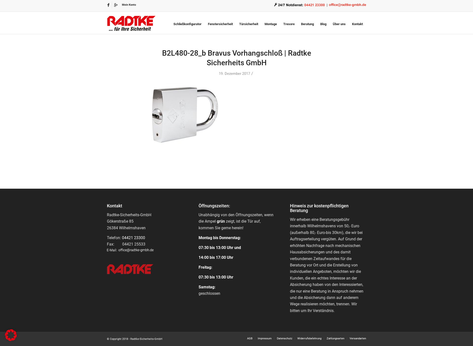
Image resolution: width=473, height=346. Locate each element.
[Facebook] (108, 5)
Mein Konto (129, 4)
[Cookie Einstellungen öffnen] (11, 339)
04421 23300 (133, 237)
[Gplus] (115, 5)
